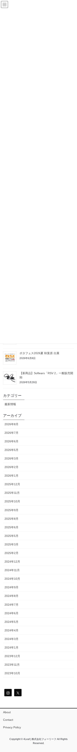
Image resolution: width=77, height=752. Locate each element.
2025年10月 (12, 501)
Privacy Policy (12, 727)
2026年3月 (11, 458)
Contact (8, 719)
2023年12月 (12, 656)
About (7, 712)
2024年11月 (12, 570)
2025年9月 (11, 510)
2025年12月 (12, 484)
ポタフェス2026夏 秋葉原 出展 (39, 353)
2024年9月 (11, 587)
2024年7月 (11, 604)
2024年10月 (12, 578)
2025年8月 (11, 518)
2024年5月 (11, 621)
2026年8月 (11, 424)
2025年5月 (11, 535)
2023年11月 (12, 664)
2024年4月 (11, 630)
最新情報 (10, 404)
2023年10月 (12, 673)
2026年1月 (11, 475)
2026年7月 (11, 432)
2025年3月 (11, 544)
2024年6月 (11, 613)
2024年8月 (11, 595)
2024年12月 (12, 561)
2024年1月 (11, 647)
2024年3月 (11, 639)
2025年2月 (11, 553)
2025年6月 (11, 527)
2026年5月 (11, 450)
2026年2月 (11, 467)
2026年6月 (11, 441)
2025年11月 (12, 492)
